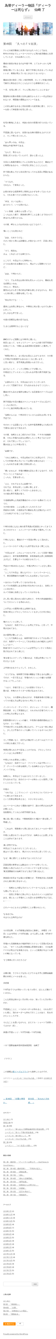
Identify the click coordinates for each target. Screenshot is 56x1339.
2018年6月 (7, 1234)
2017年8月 (7, 1267)
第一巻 (6, 1126)
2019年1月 (7, 1211)
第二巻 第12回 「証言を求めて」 (17, 1191)
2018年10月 (8, 1221)
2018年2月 (7, 1247)
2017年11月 (8, 1257)
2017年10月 (8, 1260)
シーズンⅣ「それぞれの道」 (24, 1078)
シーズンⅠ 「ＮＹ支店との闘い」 (19, 1145)
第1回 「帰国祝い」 (11, 1304)
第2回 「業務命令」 (11, 1314)
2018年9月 (7, 1224)
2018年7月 (7, 1231)
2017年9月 (7, 1264)
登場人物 (6, 1122)
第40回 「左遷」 (10, 1307)
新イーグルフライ (20, 1071)
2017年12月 (8, 1254)
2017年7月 (7, 1270)
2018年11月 (8, 1218)
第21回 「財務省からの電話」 (15, 1311)
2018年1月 (7, 1250)
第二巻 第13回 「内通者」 (14, 1188)
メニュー (28, 17)
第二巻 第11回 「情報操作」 (15, 1195)
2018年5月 (7, 1237)
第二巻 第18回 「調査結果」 (15, 1172)
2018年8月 (7, 1227)
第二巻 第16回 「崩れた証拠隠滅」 (18, 1178)
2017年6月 (7, 1273)
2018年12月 (8, 1214)
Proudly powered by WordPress (15, 1334)
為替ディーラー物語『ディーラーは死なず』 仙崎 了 (28, 7)
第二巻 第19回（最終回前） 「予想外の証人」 (22, 1168)
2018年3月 (7, 1244)
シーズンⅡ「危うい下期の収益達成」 (20, 1132)
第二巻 (6, 1142)
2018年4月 (7, 1241)
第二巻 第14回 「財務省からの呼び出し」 (21, 1185)
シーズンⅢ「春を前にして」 (16, 1135)
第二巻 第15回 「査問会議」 (15, 1181)
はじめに (6, 1119)
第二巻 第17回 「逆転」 (14, 1175)
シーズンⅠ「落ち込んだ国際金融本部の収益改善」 (25, 1129)
